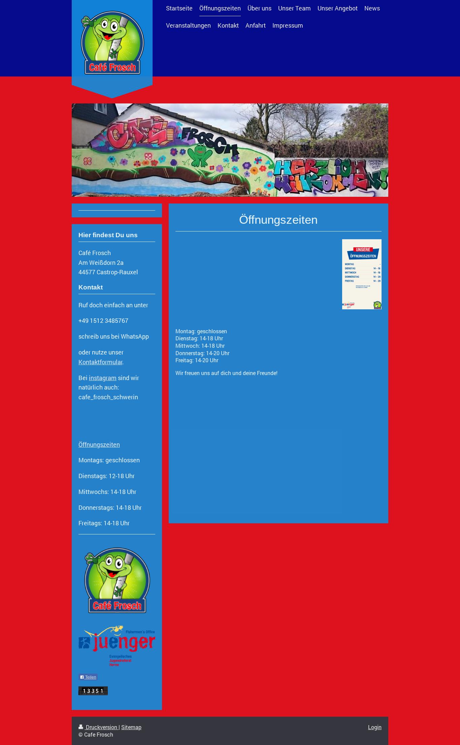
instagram (103, 378)
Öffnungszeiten (99, 444)
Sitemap (131, 727)
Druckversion (102, 727)
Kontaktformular (100, 362)
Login (375, 727)
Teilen (90, 677)
